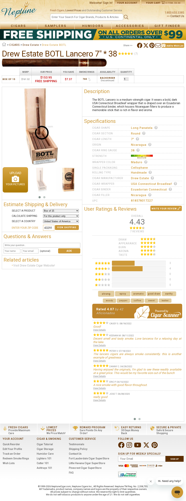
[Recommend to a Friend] (158, 45)
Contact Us (177, 16)
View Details (99, 330)
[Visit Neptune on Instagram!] (129, 446)
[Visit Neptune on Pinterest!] (154, 446)
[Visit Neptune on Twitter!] (146, 446)
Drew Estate (140, 178)
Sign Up (174, 459)
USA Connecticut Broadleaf (151, 184)
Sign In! (108, 3)
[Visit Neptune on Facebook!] (121, 446)
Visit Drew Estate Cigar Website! (34, 265)
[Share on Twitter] (146, 45)
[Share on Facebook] (140, 45)
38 (133, 150)
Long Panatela (142, 128)
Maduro (136, 162)
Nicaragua (138, 145)
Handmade (139, 172)
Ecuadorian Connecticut (149, 189)
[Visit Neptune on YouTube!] (138, 446)
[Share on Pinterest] (152, 45)
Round (135, 133)
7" (132, 139)
